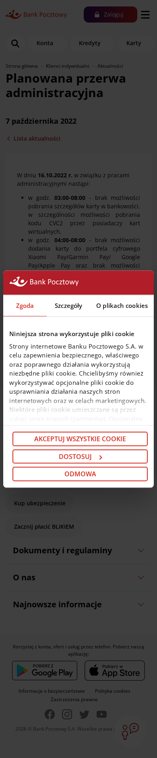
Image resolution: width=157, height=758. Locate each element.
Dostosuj (75, 456)
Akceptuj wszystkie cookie (80, 438)
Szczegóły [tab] (68, 305)
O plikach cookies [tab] (122, 305)
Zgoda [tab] (25, 305)
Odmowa (80, 473)
